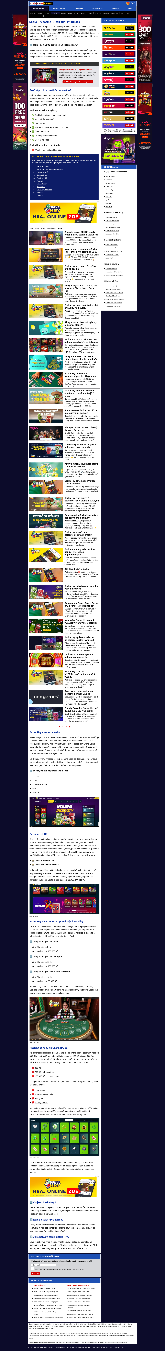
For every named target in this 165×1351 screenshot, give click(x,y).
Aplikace (40, 192)
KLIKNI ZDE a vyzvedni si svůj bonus (78, 82)
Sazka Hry (55, 13)
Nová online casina (111, 248)
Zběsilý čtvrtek (41, 1102)
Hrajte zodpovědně (35, 1333)
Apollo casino (110, 200)
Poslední (70, 727)
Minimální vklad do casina (113, 289)
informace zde (68, 1335)
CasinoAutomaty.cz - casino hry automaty (79, 1295)
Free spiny (40, 181)
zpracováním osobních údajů (52, 1269)
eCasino (39, 16)
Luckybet (106, 13)
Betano (83, 13)
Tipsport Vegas (110, 176)
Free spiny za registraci (113, 227)
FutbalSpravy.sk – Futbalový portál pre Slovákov (48, 1317)
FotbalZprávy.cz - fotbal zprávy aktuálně (46, 1295)
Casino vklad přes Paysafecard (115, 299)
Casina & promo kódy (112, 230)
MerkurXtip (109, 206)
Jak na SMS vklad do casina (114, 292)
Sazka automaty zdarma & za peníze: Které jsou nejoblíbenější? (80, 552)
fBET (127, 13)
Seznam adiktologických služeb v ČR (71, 1342)
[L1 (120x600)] (20, 81)
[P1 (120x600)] (145, 81)
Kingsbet (32, 16)
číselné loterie (52, 762)
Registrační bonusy (111, 217)
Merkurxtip (114, 13)
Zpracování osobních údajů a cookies (79, 1347)
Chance (63, 13)
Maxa (46, 16)
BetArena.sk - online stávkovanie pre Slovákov (48, 1308)
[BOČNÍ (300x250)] (118, 162)
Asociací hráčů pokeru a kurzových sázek (41, 1329)
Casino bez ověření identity (114, 272)
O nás (30, 1347)
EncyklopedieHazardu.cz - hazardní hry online (81, 1288)
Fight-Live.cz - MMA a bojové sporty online (46, 1292)
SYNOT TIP (109, 186)
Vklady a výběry (42, 178)
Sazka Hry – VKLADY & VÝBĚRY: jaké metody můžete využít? (80, 674)
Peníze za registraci (112, 224)
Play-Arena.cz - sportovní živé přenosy (78, 1311)
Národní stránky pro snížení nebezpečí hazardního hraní (109, 1342)
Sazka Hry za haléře (44, 190)
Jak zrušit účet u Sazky (77, 569)
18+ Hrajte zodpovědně (100, 1347)
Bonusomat (41, 187)
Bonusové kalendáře (44, 1094)
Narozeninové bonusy (112, 220)
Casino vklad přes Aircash (113, 306)
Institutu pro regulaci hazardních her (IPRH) (76, 1326)
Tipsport (39, 13)
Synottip (47, 13)
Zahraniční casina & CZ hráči (114, 251)
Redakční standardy (47, 1347)
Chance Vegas (110, 190)
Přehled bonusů (42, 172)
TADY (63, 1231)
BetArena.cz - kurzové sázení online (44, 1288)
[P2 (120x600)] (145, 150)
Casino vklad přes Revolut (114, 303)
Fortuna (32, 13)
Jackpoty (40, 195)
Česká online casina (112, 244)
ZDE (85, 1248)
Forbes (90, 13)
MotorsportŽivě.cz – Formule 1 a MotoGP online (48, 1305)
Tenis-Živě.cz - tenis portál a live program (46, 1302)
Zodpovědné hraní (114, 1326)
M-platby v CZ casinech (113, 296)
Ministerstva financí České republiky (111, 1324)
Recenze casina (42, 166)
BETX (122, 13)
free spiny (70, 1169)
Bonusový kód (42, 175)
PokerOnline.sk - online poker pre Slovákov (80, 1317)
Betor (70, 13)
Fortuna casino (110, 183)
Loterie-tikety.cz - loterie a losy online (78, 1292)
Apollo (76, 13)
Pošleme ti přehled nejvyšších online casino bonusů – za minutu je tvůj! (61, 1261)
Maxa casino (109, 193)
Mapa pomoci (87, 1342)
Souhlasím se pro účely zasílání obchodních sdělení (59, 1269)
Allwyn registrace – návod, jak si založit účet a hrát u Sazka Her (81, 288)
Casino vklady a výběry (113, 286)
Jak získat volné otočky (112, 234)
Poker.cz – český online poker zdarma (78, 1302)
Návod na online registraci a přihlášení (50, 169)
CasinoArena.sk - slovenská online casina (80, 1314)
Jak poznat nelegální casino (114, 275)
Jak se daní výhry (111, 258)
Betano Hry (109, 180)
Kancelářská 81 (36, 880)
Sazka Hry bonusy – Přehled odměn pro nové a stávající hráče (80, 393)
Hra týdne (39, 1098)
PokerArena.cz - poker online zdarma (78, 1298)
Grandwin (98, 13)
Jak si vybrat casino (111, 268)
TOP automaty (42, 184)
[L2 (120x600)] (20, 150)
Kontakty (36, 1347)
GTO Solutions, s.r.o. (117, 1347)
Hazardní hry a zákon (112, 254)
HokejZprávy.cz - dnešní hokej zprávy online (47, 1298)
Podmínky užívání (61, 1347)
